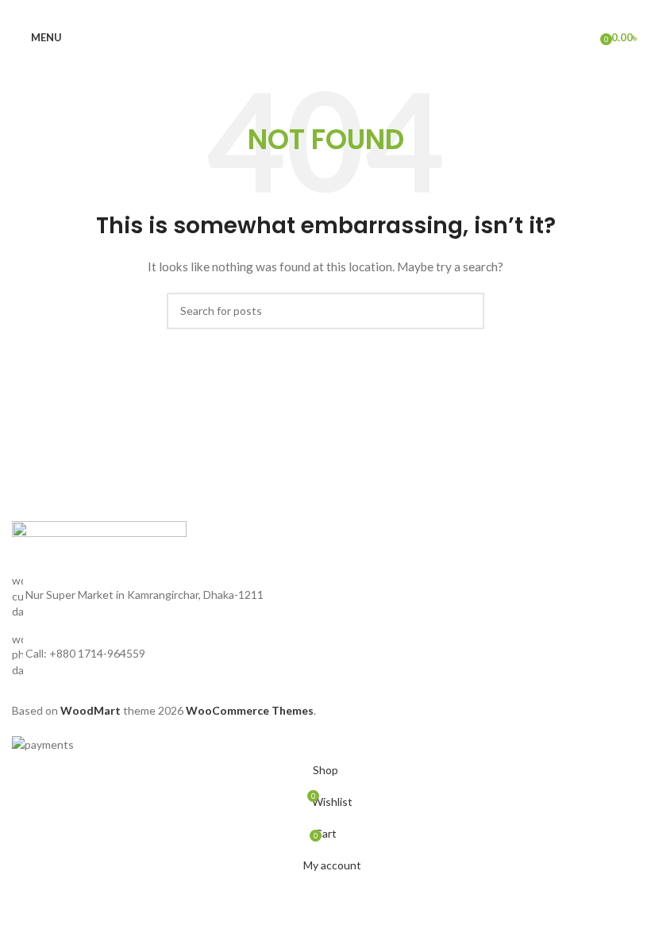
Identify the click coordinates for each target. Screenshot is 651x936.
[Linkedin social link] (344, 10)
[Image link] (99, 545)
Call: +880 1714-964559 (85, 653)
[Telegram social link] (363, 10)
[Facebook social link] (287, 10)
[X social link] (306, 10)
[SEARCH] (466, 311)
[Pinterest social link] (325, 10)
